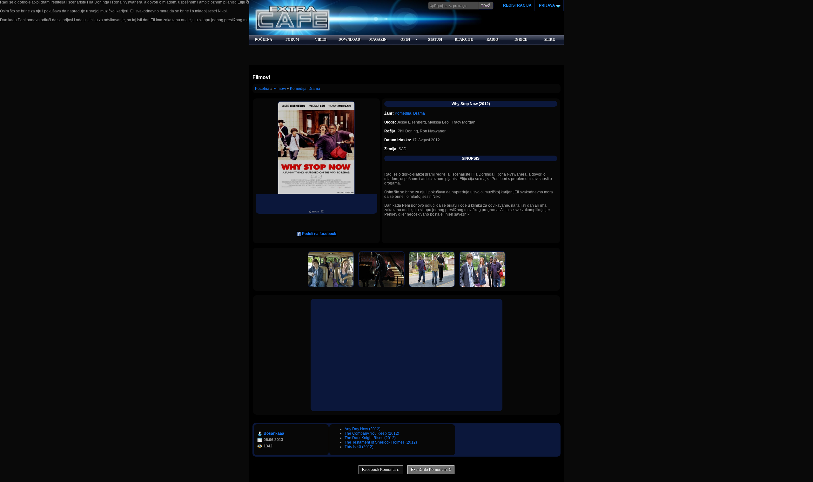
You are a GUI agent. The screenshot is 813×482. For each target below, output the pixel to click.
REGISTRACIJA (517, 5)
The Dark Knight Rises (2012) (370, 438)
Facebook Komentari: (381, 469)
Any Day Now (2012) (362, 429)
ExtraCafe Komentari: (431, 469)
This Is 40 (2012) (359, 447)
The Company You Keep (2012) (372, 433)
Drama (314, 88)
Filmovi (279, 88)
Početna (262, 88)
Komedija (298, 88)
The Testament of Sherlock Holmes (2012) (381, 442)
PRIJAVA (546, 5)
